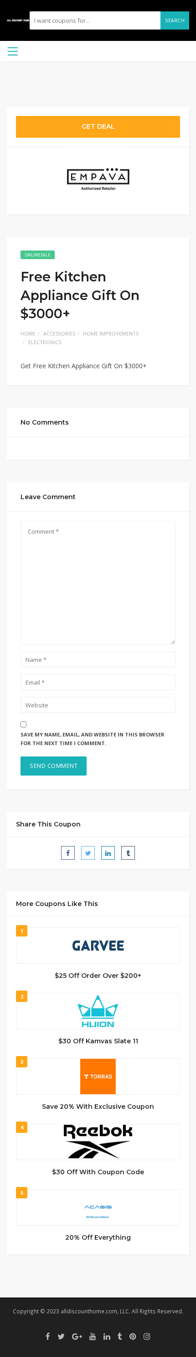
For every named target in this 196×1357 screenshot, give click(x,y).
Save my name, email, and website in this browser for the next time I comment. (93, 738)
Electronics (44, 342)
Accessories (59, 333)
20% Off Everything (98, 1237)
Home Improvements (111, 333)
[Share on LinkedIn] (108, 853)
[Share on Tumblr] (128, 853)
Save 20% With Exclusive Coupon (98, 1106)
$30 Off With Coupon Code (98, 1172)
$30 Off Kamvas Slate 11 (98, 1041)
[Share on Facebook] (68, 853)
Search (175, 20)
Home (28, 333)
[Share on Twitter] (88, 853)
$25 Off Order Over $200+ (98, 975)
